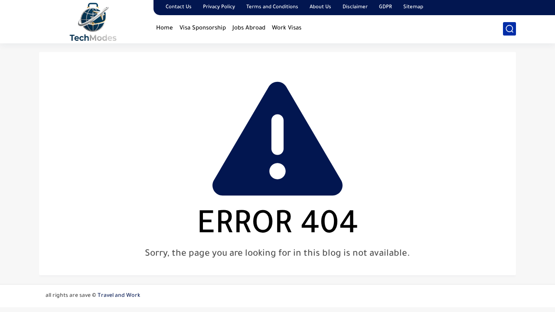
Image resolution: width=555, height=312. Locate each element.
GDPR (385, 7)
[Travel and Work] (93, 20)
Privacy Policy (219, 7)
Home (164, 28)
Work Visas (286, 28)
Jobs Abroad (248, 28)
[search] (509, 29)
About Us (320, 7)
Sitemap (413, 7)
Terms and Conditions (272, 7)
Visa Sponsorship (203, 28)
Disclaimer (355, 7)
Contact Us (179, 7)
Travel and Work (119, 296)
